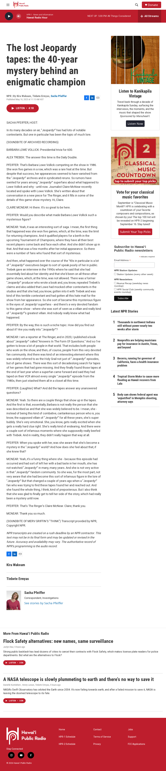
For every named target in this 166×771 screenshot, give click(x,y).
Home (62, 729)
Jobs (130, 729)
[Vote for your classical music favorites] (135, 161)
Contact (97, 729)
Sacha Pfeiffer (59, 96)
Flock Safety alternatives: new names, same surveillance (58, 641)
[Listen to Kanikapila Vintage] (135, 60)
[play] (9, 16)
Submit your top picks (135, 232)
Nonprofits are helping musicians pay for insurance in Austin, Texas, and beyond (137, 344)
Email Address (122, 260)
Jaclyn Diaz (8, 647)
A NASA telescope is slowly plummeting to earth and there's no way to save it (78, 679)
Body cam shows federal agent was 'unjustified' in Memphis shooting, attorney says (137, 398)
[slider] (23, 16)
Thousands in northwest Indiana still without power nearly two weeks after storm (136, 325)
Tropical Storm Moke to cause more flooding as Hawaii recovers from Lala (138, 380)
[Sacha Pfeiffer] (13, 600)
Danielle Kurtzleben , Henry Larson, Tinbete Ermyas (26, 685)
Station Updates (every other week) (134, 274)
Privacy (97, 744)
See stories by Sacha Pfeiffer (43, 603)
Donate (153, 5)
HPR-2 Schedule (67, 744)
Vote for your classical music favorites (135, 194)
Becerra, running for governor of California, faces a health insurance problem (138, 362)
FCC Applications (136, 744)
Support (132, 737)
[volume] (18, 16)
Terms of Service (102, 737)
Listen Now (135, 124)
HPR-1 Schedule (67, 737)
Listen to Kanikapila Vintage (135, 93)
